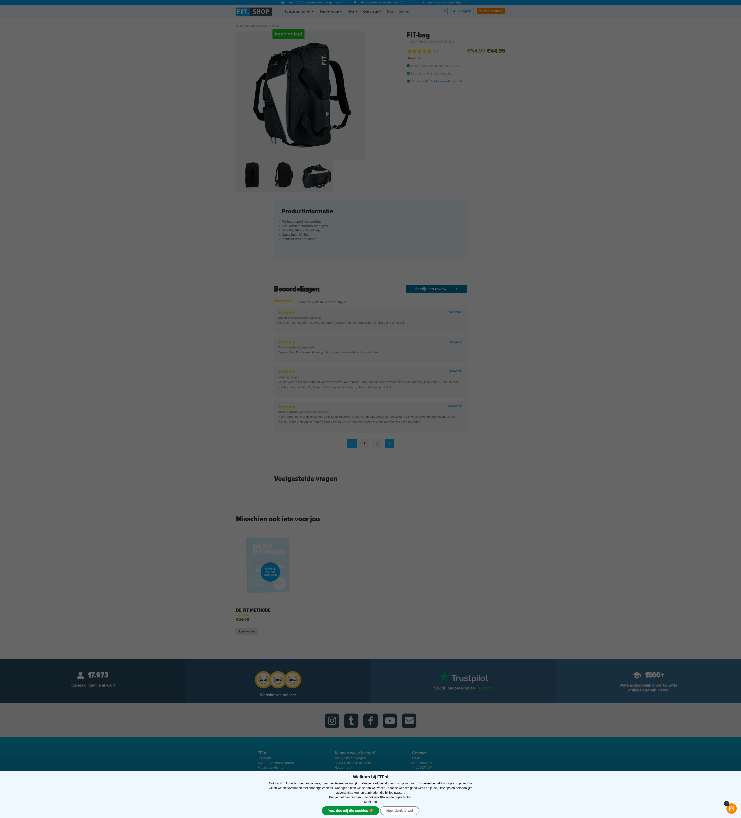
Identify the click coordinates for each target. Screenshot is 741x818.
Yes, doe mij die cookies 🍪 (350, 811)
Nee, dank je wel (399, 811)
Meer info (370, 802)
